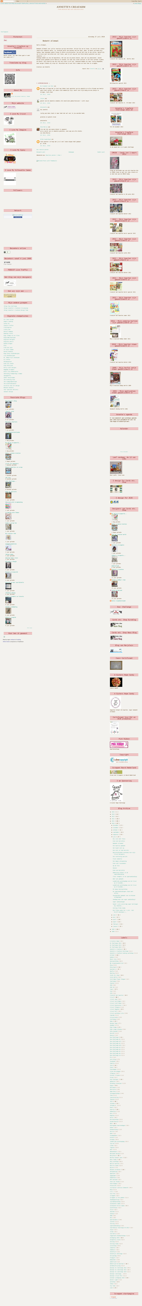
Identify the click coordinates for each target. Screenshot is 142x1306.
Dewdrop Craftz (8, 333)
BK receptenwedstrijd (117, 963)
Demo (111, 1021)
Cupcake (112, 1015)
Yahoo (112, 1283)
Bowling (112, 973)
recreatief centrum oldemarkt (119, 1187)
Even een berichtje (119, 870)
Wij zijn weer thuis (119, 839)
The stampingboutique (10, 381)
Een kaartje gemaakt (119, 845)
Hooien (115, 868)
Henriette (113, 1089)
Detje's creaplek (10, 617)
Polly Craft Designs (10, 367)
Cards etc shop (115, 975)
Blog (111, 965)
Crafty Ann (7, 329)
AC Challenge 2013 (116, 945)
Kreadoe (112, 1139)
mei (114, 917)
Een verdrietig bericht (120, 856)
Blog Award (113, 967)
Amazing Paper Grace (11, 558)
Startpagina (4, 31)
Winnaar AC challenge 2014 (118, 1271)
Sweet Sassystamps (9, 377)
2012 (113, 818)
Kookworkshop (114, 1129)
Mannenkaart (114, 1151)
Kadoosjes (113, 1111)
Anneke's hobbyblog (11, 607)
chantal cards (9, 411)
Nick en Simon (114, 1165)
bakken (112, 957)
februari (116, 924)
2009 (113, 929)
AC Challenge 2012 (116, 943)
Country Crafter (9, 325)
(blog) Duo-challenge (10, 306)
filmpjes (113, 1073)
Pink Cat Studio (115, 1181)
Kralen (112, 1137)
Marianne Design (115, 1153)
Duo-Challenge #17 (116, 1041)
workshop (113, 1281)
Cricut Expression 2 (116, 1005)
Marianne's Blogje (11, 561)
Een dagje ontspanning (120, 861)
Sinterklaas (114, 1207)
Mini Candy (113, 1159)
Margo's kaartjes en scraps (14, 467)
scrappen (113, 1195)
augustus (116, 834)
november (116, 827)
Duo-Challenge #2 (115, 1043)
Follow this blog (18, 217)
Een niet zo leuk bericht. (121, 850)
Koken (112, 1127)
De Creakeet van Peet (47, 86)
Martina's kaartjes (11, 422)
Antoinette (43, 107)
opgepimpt (113, 1175)
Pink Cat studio (9, 363)
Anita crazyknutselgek (118, 600)
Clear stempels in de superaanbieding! (125, 876)
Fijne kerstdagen (115, 1071)
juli (114, 836)
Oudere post (101, 152)
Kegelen (112, 1115)
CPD (111, 993)
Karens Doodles (8, 351)
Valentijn (113, 1251)
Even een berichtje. (119, 841)
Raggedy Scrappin (9, 369)
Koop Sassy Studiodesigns (11, 353)
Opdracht (113, 1173)
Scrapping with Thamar (12, 512)
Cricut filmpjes (115, 1007)
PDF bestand (114, 1179)
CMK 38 (112, 987)
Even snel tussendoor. (120, 863)
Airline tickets (6, 641)
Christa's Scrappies (118, 545)
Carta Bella (114, 977)
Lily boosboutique (9, 355)
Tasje (112, 1229)
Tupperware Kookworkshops (118, 1235)
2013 (113, 816)
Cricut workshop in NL (117, 1013)
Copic (112, 989)
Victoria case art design (11, 385)
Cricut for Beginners (12, 463)
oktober (115, 830)
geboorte (113, 1081)
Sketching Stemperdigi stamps (13, 373)
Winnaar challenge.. (116, 1273)
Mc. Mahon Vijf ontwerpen (11, 357)
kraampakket (114, 1135)
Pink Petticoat (8, 365)
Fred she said (8, 347)
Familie (112, 1063)
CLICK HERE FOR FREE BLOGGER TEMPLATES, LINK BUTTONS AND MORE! (23, 3)
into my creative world (119, 534)
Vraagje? (113, 1257)
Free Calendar (124, 451)
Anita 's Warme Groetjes (13, 453)
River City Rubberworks (11, 371)
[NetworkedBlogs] (18, 215)
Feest (112, 1067)
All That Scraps (9, 319)
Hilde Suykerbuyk (45, 139)
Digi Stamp (113, 1027)
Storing (112, 1223)
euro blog (113, 1059)
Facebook (113, 1061)
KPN (111, 1133)
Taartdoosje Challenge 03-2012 (120, 1227)
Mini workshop (114, 1161)
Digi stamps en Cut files (11, 335)
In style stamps (9, 349)
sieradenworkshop (115, 1201)
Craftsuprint (8, 327)
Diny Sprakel (114, 1031)
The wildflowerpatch (10, 383)
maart (115, 921)
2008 (113, 931)
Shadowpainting (115, 1199)
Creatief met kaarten (117, 995)
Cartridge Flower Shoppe (118, 979)
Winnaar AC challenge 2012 (118, 1267)
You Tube (113, 1285)
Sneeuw (112, 1213)
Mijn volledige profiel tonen (20, 96)
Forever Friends (115, 1075)
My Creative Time (10, 533)
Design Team (114, 1023)
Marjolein (113, 1155)
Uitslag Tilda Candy (119, 908)
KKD (111, 1123)
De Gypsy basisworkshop (120, 889)
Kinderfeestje (114, 1121)
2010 (113, 823)
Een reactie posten (42, 149)
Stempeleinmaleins (11, 544)
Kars (111, 1113)
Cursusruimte (114, 1017)
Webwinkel (113, 1259)
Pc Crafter (7, 359)
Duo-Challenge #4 (115, 1049)
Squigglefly (7, 375)
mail (111, 1149)
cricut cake (114, 999)
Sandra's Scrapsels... (118, 555)
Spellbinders (114, 1219)
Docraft (112, 1033)
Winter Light (114, 1279)
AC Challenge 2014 (116, 947)
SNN (111, 1215)
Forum (112, 1077)
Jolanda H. (113, 1105)
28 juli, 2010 (45, 94)
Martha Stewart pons (116, 1157)
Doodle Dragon (8, 343)
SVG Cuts (8, 477)
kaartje (112, 1109)
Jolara (42, 98)
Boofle (112, 971)
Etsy (5, 345)
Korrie (112, 1131)
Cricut (112, 997)
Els (111, 1057)
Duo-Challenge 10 (115, 1055)
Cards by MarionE (117, 590)
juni (114, 915)
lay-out (112, 1143)
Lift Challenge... (11, 481)
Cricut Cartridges (116, 1001)
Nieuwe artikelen (115, 1169)
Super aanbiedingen (119, 901)
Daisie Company (8, 331)
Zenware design (8, 391)
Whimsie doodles (9, 387)
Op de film (116, 865)
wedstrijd (113, 1261)
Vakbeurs (113, 1249)
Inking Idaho (9, 554)
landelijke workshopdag (117, 1141)
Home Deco (113, 1091)
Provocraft (113, 1185)
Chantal (112, 983)
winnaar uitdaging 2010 (117, 1277)
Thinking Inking (10, 592)
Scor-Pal (113, 1193)
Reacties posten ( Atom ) (54, 155)
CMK (111, 985)
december (116, 825)
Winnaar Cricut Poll (116, 1275)
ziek (111, 1287)
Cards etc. (7, 323)
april (115, 919)
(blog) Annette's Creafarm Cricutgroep (16, 308)
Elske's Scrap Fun (11, 523)
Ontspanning (114, 1171)
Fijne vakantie (117, 859)
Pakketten (113, 1177)
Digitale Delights (9, 339)
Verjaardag (113, 1255)
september (116, 832)
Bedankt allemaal (118, 843)
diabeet (112, 1025)
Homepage (71, 152)
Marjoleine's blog (11, 401)
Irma (111, 1095)
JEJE (111, 1101)
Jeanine (112, 1099)
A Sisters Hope (115, 941)
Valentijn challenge (116, 1253)
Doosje (112, 1035)
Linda (112, 1145)
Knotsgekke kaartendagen (118, 1125)
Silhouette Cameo (115, 1203)
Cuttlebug (113, 1019)
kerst (112, 1117)
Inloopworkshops (115, 1093)
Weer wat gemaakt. (118, 879)
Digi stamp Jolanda (116, 1029)
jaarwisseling (114, 1097)
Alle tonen (29, 627)
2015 (113, 812)
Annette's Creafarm (71, 7)
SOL (111, 1217)
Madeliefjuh (115, 566)
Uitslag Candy (114, 1243)
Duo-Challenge (114, 1037)
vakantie (113, 1247)
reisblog (19, 639)
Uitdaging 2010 (115, 1237)
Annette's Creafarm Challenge (119, 951)
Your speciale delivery (11, 389)
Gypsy (112, 1085)
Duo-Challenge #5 (115, 1051)
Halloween (113, 1087)
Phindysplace (8, 361)
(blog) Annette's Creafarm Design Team (16, 310)
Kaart (112, 1107)
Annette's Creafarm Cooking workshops (122, 953)
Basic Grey (113, 959)
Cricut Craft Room (116, 1003)
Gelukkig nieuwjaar (116, 1083)
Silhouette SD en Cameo (117, 1205)
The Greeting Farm (9, 379)
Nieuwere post (41, 152)
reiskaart (13, 639)
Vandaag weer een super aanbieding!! (124, 899)
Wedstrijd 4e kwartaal (117, 1263)
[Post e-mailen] (103, 68)
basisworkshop (114, 961)
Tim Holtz (113, 1233)
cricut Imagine (115, 1009)
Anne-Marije (44, 127)
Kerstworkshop (114, 1119)
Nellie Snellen (115, 1163)
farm (111, 1065)
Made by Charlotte (11, 491)
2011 (113, 821)
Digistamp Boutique (10, 337)
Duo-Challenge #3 (115, 1047)
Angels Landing (8, 321)
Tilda (112, 1231)
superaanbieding (115, 1225)
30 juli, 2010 (45, 145)
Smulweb (112, 1211)
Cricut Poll (114, 1011)
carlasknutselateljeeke (12, 432)
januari (115, 926)
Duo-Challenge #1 (115, 1039)
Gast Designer (114, 1079)
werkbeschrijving (115, 1265)
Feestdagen (113, 1069)
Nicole (112, 1167)
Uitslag (112, 1241)
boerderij (113, 969)
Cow (111, 991)
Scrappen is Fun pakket (117, 1197)
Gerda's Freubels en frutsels (14, 596)
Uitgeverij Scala (115, 1239)
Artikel (112, 955)
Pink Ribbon (114, 1183)
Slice (112, 1209)
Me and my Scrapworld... (13, 442)
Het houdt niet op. (119, 848)
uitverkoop (113, 1245)
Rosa (111, 1189)
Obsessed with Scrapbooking (14, 502)
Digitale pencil (9, 341)
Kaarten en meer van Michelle (14, 582)
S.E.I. (112, 1191)
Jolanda (112, 1103)
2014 (113, 814)
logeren (112, 1147)
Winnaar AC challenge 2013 (118, 1269)
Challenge (113, 981)
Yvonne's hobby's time (118, 580)
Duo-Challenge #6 (115, 1053)
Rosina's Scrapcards (11, 572)
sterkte (112, 1221)
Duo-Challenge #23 (116, 1045)
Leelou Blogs (137, 3)
